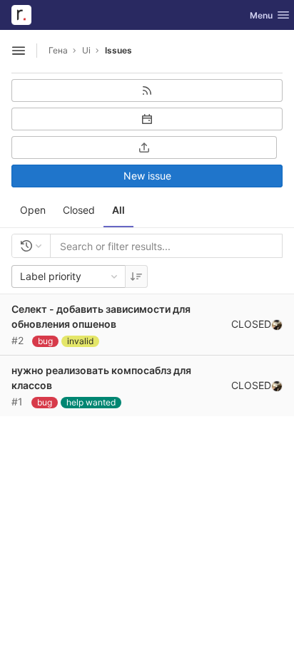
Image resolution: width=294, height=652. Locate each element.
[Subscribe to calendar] (147, 119)
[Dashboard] (21, 15)
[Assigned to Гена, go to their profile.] (277, 324)
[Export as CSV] (144, 147)
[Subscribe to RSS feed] (147, 90)
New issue (147, 176)
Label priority (50, 276)
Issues (118, 50)
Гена (58, 50)
